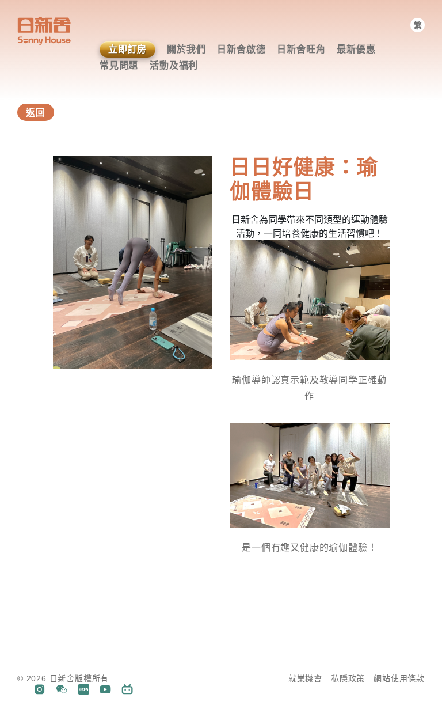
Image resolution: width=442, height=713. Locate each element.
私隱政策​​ (348, 678)
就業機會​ (305, 678)
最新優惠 (356, 49)
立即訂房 (127, 49)
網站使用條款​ (399, 678)
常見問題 (119, 65)
